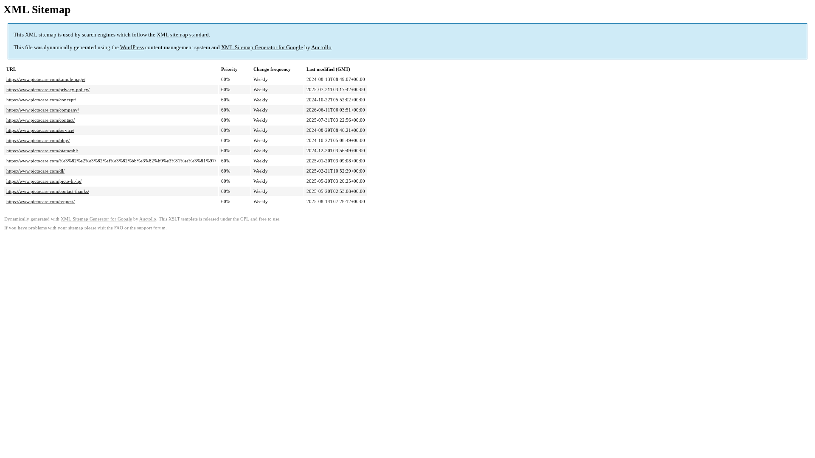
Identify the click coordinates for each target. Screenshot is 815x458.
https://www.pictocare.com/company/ (42, 109)
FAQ (118, 228)
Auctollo (321, 47)
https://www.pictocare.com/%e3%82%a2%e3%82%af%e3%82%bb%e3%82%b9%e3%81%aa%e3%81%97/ (111, 160)
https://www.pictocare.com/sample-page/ (45, 79)
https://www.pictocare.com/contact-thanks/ (47, 191)
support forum (151, 228)
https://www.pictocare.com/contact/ (40, 120)
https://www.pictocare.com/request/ (40, 201)
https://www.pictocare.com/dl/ (35, 170)
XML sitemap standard (183, 34)
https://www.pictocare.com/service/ (40, 130)
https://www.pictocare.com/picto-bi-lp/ (44, 181)
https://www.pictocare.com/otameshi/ (42, 150)
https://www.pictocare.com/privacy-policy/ (48, 89)
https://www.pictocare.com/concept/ (41, 99)
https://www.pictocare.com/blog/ (38, 140)
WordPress (132, 47)
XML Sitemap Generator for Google (262, 47)
